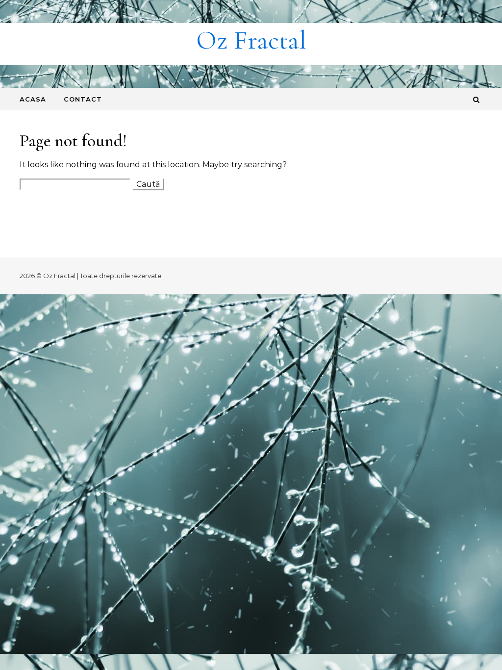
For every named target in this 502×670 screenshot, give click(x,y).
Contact (83, 99)
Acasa (33, 99)
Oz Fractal (251, 40)
